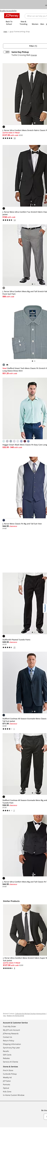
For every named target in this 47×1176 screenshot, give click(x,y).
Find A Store (8, 1070)
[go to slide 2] (34, 123)
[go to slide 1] (32, 123)
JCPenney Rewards (11, 1033)
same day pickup (20, 52)
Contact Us (7, 1037)
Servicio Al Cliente (10, 1062)
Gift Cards (7, 1054)
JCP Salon (7, 1081)
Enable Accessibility (8, 10)
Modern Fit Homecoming (15, 1016)
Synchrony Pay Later (11, 1047)
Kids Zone (7, 1091)
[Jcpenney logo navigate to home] (12, 15)
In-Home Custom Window (13, 1095)
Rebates (6, 1058)
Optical (6, 1088)
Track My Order (9, 1026)
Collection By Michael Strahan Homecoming (30, 1013)
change (34, 55)
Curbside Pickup (10, 1074)
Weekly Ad (7, 1077)
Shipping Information (12, 1044)
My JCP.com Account (11, 1030)
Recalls (6, 1051)
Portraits (6, 1084)
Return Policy (8, 1040)
